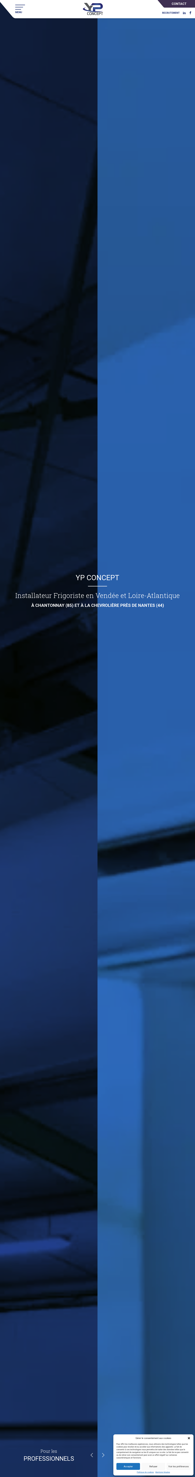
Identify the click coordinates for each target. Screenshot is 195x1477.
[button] (188, 1438)
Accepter (128, 1466)
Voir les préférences (178, 1466)
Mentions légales (162, 1472)
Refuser (153, 1466)
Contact (179, 4)
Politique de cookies (145, 1472)
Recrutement (171, 13)
